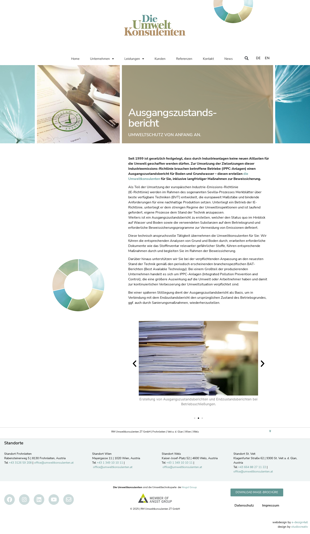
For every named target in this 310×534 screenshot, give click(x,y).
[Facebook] (9, 499)
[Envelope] (68, 499)
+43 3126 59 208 (20, 463)
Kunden (160, 59)
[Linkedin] (39, 499)
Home (75, 59)
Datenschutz (244, 505)
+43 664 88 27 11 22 (252, 467)
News (228, 59)
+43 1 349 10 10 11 (110, 463)
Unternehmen (100, 59)
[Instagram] (24, 499)
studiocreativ (299, 527)
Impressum (270, 505)
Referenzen (184, 59)
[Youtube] (54, 499)
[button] (246, 58)
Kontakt (208, 59)
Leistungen (132, 59)
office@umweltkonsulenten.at (54, 463)
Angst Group (189, 487)
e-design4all (300, 522)
